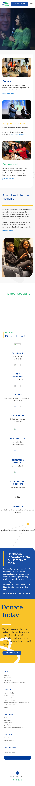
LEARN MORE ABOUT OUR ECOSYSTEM (15, 593)
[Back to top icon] (17, 773)
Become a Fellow (8, 698)
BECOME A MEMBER (17, 134)
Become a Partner (9, 695)
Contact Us (7, 738)
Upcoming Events (8, 725)
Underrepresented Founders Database (14, 682)
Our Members (7, 680)
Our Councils (7, 678)
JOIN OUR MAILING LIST (9, 179)
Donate (6, 707)
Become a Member (9, 693)
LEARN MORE (6, 231)
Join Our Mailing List (9, 705)
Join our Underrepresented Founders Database (16, 703)
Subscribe (17, 758)
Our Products (7, 718)
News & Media (8, 723)
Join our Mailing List (9, 740)
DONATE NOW (7, 93)
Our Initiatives (7, 720)
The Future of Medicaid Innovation (13, 727)
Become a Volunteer (9, 700)
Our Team (6, 675)
